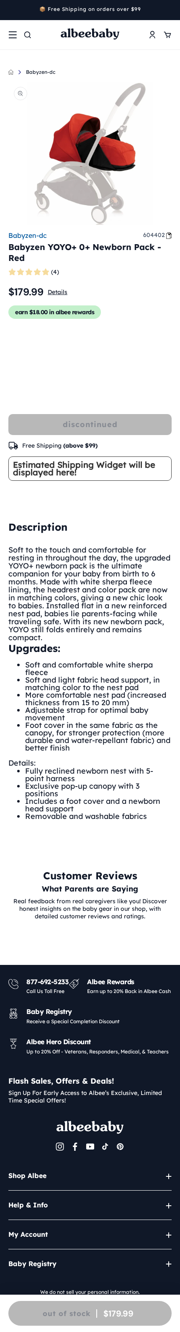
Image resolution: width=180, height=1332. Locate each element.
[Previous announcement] (11, 10)
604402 (154, 235)
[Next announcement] (168, 10)
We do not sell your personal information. (90, 1292)
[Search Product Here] (27, 35)
